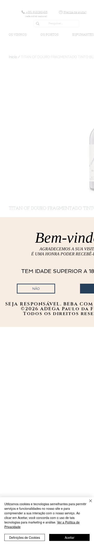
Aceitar (69, 537)
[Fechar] (88, 503)
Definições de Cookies (24, 537)
